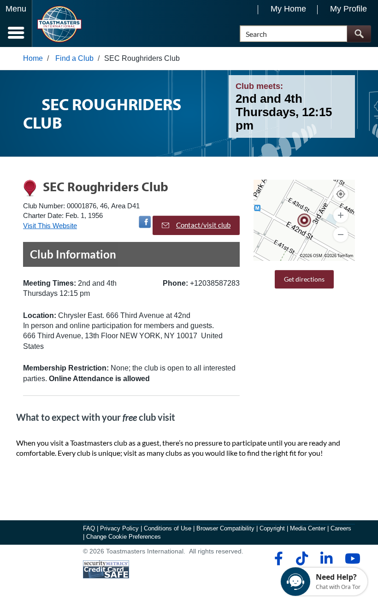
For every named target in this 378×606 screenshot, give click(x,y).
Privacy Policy (119, 528)
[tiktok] (301, 558)
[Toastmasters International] (59, 24)
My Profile (348, 8)
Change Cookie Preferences (123, 536)
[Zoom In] (340, 215)
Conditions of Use (167, 528)
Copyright (272, 528)
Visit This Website (50, 225)
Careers (341, 528)
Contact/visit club (203, 225)
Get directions (304, 279)
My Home (288, 8)
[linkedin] (326, 558)
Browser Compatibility (225, 528)
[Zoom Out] (340, 234)
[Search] (359, 33)
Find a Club (74, 58)
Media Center (307, 528)
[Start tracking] (340, 194)
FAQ (89, 528)
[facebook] (277, 558)
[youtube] (350, 558)
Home (33, 58)
